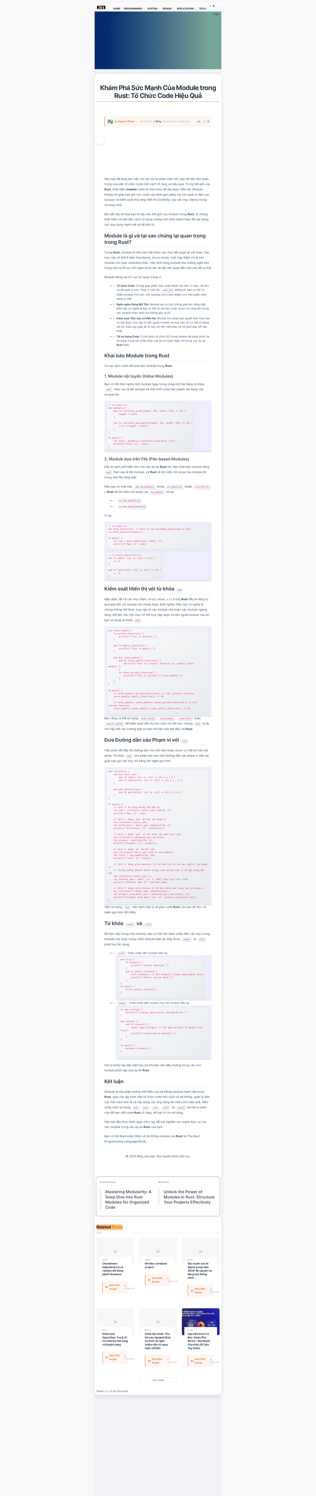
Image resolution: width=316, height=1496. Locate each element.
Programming (133, 8)
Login (216, 14)
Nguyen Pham (126, 121)
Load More (158, 1380)
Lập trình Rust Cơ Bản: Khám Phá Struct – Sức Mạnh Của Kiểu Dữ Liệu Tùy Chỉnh (199, 1341)
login (106, 1391)
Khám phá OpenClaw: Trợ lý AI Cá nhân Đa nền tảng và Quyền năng (115, 1339)
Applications (185, 8)
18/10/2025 (146, 121)
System (152, 8)
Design (167, 8)
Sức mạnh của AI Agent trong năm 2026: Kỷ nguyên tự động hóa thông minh (200, 1270)
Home (116, 8)
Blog (158, 121)
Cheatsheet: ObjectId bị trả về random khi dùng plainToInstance (112, 1269)
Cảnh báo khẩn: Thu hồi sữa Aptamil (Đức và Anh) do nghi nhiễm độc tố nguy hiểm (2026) (158, 1341)
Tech (202, 8)
